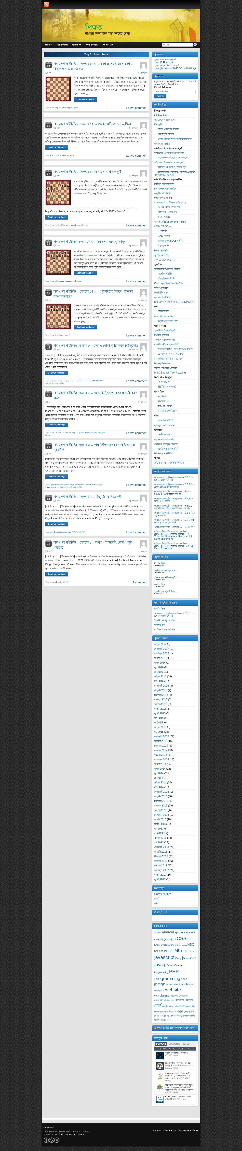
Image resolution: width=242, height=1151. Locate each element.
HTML (174, 950)
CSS (181, 938)
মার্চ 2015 (159, 731)
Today (163, 1049)
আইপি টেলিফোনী (161, 288)
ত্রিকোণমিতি (163, 1012)
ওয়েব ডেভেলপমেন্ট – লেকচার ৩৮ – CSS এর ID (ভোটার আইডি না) (173, 478)
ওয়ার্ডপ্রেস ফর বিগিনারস (164, 119)
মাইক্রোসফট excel (163, 197)
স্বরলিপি (79, 487)
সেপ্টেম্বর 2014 (161, 759)
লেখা (74, 487)
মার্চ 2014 (159, 787)
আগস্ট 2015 (160, 708)
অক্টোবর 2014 (160, 754)
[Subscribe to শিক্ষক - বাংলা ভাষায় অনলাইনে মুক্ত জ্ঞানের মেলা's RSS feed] (46, 4)
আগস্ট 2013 (160, 819)
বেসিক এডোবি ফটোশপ (163, 1015)
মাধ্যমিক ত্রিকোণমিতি (162, 1020)
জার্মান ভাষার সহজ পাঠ (163, 316)
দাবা (94, 381)
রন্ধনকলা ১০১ (164, 401)
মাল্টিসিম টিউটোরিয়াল (162, 226)
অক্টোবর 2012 (160, 865)
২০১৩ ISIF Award (163, 62)
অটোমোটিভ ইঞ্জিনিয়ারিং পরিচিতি (167, 269)
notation (95, 484)
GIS (176, 945)
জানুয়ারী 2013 (160, 851)
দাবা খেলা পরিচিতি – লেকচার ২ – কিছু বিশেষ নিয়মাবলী (87, 496)
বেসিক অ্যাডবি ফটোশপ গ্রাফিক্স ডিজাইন (175, 139)
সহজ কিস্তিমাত (59, 383)
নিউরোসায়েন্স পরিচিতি (163, 453)
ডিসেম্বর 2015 (161, 694)
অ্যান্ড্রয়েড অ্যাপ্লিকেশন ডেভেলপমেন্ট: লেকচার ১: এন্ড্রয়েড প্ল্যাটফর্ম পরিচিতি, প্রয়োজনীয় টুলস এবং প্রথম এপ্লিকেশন (179, 1087)
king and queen (78, 433)
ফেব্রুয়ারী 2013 (161, 847)
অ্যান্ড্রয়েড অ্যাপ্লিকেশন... (165, 570)
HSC (190, 944)
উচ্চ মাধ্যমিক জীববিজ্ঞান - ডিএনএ (168, 358)
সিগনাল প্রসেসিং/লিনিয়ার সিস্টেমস (168, 283)
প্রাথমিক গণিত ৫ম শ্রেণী (164, 330)
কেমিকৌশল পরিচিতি (162, 297)
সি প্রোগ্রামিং (163, 245)
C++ (156, 939)
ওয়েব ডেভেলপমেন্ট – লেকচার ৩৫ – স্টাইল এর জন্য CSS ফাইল (173, 499)
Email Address (162, 87)
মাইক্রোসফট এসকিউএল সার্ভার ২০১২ (170, 202)
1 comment (140, 582)
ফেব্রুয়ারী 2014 (161, 791)
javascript (164, 957)
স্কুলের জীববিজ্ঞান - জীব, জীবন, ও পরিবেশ (175, 348)
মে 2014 (158, 778)
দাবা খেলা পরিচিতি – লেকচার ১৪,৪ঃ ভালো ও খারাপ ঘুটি (87, 171)
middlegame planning (79, 225)
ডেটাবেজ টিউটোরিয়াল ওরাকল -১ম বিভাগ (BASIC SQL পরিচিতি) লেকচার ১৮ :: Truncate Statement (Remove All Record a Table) (173, 535)
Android (168, 932)
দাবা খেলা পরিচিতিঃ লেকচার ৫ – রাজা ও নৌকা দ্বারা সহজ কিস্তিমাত (96, 345)
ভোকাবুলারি (178, 1016)
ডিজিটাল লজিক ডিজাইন (164, 184)
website (173, 989)
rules (56, 582)
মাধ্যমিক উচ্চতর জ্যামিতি (164, 339)
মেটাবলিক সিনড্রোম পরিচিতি (165, 444)
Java (191, 951)
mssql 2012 (191, 958)
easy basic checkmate (63, 433)
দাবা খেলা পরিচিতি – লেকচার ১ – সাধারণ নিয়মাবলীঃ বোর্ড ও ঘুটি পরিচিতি (93, 545)
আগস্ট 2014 (160, 764)
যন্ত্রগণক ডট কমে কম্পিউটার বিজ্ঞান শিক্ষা (175, 1028)
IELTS (184, 950)
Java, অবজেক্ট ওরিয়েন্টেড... (166, 577)
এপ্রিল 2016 (160, 676)
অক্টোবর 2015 (160, 704)
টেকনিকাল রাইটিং (179, 1006)
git (179, 945)
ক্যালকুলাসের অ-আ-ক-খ (164, 425)
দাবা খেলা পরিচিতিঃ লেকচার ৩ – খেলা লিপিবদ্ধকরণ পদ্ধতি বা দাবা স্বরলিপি (94, 447)
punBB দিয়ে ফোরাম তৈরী (169, 207)
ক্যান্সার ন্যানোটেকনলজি (164, 439)
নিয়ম (75, 532)
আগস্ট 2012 (160, 874)
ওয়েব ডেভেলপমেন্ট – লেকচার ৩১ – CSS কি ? (174, 527)
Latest (186, 1044)
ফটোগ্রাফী (162, 396)
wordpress (162, 996)
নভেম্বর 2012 (160, 861)
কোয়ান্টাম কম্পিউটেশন (163, 193)
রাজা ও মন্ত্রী (97, 433)
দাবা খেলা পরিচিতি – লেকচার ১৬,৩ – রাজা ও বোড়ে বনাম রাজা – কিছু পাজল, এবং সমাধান (93, 66)
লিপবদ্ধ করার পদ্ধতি (66, 487)
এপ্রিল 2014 (160, 782)
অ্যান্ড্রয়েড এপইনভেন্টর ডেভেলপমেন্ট (173, 157)
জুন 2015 (159, 718)
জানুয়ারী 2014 (160, 796)
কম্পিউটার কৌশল (169, 1000)
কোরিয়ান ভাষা (163, 311)
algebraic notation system (59, 484)
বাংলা (97, 381)
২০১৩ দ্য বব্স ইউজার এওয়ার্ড (166, 65)
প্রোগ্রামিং (189, 1011)
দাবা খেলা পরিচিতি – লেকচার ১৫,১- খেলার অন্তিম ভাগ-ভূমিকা (92, 123)
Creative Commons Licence (71, 1134)
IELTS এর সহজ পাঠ (167, 386)
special (67, 532)
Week (171, 1049)
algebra (157, 932)
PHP (174, 971)
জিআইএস (169, 1006)
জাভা (164, 1006)
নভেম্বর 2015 (160, 699)
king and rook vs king (83, 381)
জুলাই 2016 (160, 662)
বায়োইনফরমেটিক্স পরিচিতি (168, 448)
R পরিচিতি (162, 231)
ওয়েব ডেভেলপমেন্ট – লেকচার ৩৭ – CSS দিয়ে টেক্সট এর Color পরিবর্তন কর (174, 485)
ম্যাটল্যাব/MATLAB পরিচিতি (171, 240)
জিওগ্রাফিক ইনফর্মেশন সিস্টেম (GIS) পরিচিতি (174, 301)
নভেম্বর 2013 (160, 805)
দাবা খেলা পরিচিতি (165, 406)
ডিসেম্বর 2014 (161, 745)
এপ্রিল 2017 (160, 644)
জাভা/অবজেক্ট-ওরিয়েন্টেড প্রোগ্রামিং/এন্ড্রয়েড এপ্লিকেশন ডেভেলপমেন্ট (174, 173)
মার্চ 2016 (159, 681)
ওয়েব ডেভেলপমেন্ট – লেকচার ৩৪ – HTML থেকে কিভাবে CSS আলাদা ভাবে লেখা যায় (173, 507)
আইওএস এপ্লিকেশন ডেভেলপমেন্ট (168, 162)
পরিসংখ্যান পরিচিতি (166, 420)
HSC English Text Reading (170, 372)
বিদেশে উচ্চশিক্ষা (164, 381)
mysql (160, 964)
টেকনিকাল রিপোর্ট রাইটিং (167, 410)
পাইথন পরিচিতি (164, 216)
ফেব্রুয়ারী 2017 (161, 648)
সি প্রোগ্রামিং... (161, 563)
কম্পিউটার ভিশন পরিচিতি (164, 259)
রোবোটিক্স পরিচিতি (165, 273)
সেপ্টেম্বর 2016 (161, 653)
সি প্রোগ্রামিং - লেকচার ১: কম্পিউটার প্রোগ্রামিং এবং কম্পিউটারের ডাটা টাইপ (178, 1064)
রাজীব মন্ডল (144, 73)
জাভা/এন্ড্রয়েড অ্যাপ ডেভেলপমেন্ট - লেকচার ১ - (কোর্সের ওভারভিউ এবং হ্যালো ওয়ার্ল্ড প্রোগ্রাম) (177, 1075)
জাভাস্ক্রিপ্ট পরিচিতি (162, 143)
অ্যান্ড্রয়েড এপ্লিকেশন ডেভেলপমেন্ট (169, 153)
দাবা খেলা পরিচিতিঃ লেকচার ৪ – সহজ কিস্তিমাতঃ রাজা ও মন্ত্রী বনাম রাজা (95, 395)
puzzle (76, 108)
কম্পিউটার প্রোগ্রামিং (184, 1000)
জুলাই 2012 (160, 879)
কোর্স (50, 73)
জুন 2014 (159, 773)
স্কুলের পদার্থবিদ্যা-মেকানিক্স (165, 368)
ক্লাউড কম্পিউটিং (161, 255)
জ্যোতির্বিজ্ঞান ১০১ (161, 292)
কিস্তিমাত (87, 433)
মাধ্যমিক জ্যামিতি (161, 335)
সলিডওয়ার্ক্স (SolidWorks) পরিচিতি (170, 221)
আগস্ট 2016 (160, 658)
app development (185, 932)
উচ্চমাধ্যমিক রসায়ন (162, 363)
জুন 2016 (159, 667)
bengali (66, 381)
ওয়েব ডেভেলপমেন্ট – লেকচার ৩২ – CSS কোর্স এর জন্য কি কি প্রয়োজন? (174, 521)
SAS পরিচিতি (164, 236)
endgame (70, 155)
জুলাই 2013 (160, 824)
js (183, 958)
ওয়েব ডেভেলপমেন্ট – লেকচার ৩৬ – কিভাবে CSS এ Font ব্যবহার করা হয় (172, 492)
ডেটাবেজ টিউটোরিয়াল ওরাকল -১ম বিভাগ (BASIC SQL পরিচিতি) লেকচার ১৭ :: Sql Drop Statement (173, 546)
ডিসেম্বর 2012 (161, 856)
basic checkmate (56, 381)
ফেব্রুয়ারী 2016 (161, 685)
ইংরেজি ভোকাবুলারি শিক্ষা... (165, 591)
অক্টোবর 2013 (160, 810)
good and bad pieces (62, 225)
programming (167, 978)
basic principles (55, 155)
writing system (50, 487)
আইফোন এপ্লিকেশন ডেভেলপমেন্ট (172, 167)
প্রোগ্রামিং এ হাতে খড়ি (167, 211)
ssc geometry (172, 984)
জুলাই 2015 (160, 713)
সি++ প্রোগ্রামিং (161, 250)
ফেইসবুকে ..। (160, 912)
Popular (161, 1044)
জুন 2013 (159, 828)
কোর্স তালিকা (159, 608)
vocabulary (184, 984)
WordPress (169, 1130)
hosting (184, 945)
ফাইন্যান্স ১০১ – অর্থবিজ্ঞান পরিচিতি (169, 462)
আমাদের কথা (159, 625)
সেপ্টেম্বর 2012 (161, 870)
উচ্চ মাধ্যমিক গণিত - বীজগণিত (170, 353)
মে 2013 (158, 833)
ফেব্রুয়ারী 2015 (161, 736)
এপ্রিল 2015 (160, 727)
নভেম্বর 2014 (160, 750)
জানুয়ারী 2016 (160, 690)
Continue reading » (85, 99)
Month (181, 1049)
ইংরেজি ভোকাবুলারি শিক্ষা (168, 320)
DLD (189, 939)
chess (52, 108)
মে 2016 (158, 671)
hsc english (161, 951)
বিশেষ (83, 532)
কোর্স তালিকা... (160, 584)
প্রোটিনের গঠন (164, 434)
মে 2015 (158, 722)
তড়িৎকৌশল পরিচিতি (166, 278)
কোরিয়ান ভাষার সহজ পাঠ (164, 629)
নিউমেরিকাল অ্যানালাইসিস (165, 188)
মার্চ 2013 (159, 842)
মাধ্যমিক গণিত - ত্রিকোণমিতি (166, 344)
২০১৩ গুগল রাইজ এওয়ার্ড (165, 59)
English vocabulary (164, 945)
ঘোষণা (157, 903)
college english (167, 939)
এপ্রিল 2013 (160, 837)
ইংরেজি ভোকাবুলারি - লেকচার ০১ (176, 1053)
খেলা (60, 582)
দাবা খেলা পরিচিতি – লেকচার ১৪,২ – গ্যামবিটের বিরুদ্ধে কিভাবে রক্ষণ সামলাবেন (93, 294)
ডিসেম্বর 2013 (161, 801)
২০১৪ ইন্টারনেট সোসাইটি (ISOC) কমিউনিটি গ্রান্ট (175, 68)
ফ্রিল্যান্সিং (158, 124)
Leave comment (136, 108)
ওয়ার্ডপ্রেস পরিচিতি (166, 134)
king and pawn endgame (64, 108)
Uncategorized (162, 894)
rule (62, 532)
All (189, 1049)
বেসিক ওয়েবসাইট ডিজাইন (168, 129)
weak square (77, 281)
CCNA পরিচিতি (161, 115)
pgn (100, 484)
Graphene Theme (190, 1130)
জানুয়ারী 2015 (160, 741)
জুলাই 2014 (160, 768)
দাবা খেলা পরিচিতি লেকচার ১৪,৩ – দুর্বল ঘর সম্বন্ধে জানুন (90, 241)
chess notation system (83, 484)
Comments (174, 1044)
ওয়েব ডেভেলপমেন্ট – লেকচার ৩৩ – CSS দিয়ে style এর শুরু (174, 514)
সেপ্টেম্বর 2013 (161, 814)
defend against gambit (63, 335)
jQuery (178, 958)
